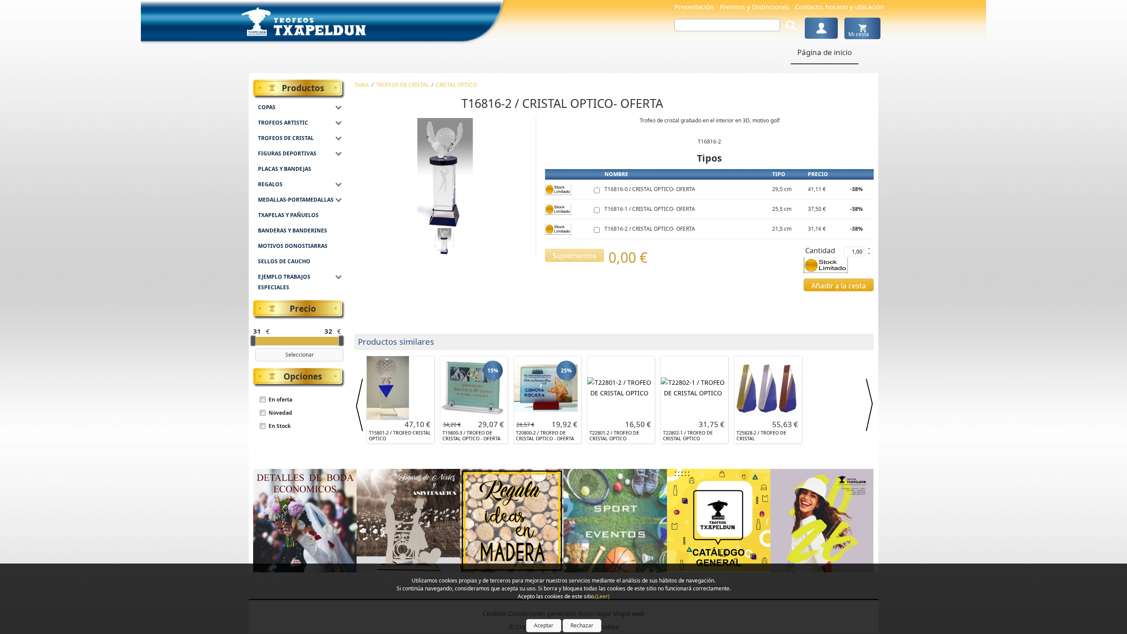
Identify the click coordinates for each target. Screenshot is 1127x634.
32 (328, 331)
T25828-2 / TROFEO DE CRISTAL (761, 436)
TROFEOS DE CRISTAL (402, 84)
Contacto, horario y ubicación (839, 6)
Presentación (694, 6)
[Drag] (253, 340)
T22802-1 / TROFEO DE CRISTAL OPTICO (688, 436)
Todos (361, 84)
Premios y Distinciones (754, 6)
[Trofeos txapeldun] (304, 20)
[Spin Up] (868, 248)
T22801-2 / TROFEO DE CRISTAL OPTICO (614, 436)
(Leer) (602, 596)
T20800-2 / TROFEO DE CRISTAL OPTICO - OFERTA (545, 436)
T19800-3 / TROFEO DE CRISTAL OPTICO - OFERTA (471, 436)
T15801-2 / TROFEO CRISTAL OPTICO (400, 436)
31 (257, 331)
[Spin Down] (868, 254)
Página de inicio (824, 52)
